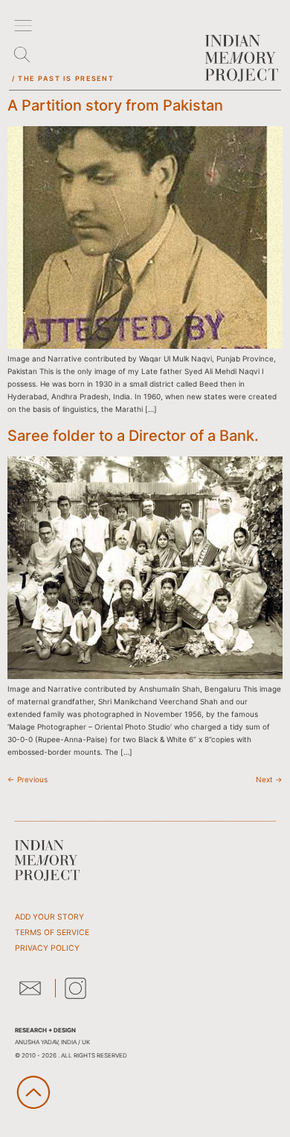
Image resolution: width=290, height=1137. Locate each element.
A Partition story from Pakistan (115, 105)
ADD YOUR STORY (49, 917)
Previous (27, 779)
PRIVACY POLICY (47, 948)
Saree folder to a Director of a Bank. (133, 436)
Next (269, 779)
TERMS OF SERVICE (52, 932)
